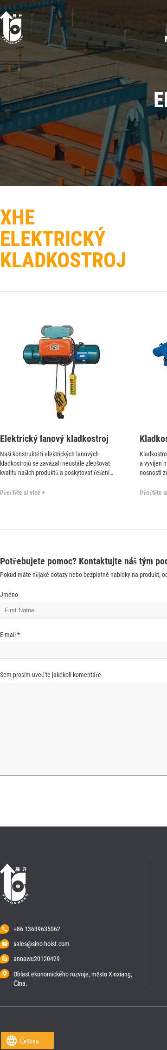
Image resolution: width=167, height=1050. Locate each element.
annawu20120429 (36, 958)
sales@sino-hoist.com (41, 944)
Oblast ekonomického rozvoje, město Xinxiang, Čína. (72, 974)
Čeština (29, 1041)
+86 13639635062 (36, 929)
